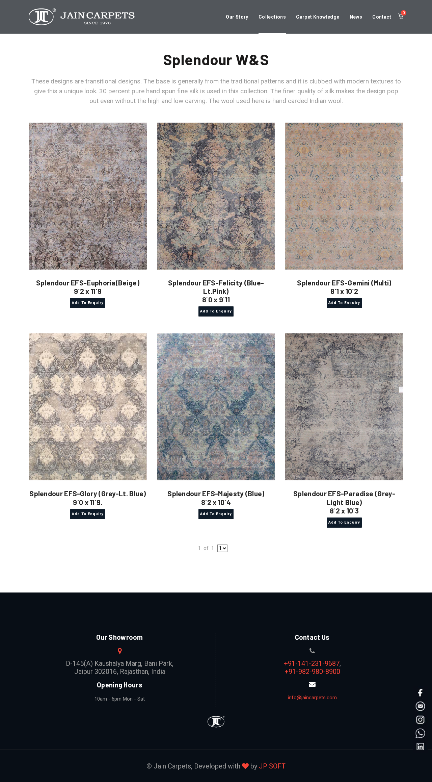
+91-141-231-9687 (312, 663)
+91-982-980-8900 (312, 671)
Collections (272, 17)
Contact (381, 17)
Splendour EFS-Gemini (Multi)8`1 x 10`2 (344, 286)
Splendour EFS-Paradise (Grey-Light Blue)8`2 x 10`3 (344, 501)
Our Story (237, 17)
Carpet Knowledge (317, 17)
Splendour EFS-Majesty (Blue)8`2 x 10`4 (215, 497)
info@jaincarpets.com (312, 698)
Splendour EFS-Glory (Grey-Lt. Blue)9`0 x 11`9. (87, 497)
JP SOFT (272, 766)
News (356, 17)
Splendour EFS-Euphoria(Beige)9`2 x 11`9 (87, 286)
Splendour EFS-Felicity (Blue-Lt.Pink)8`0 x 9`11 (216, 291)
